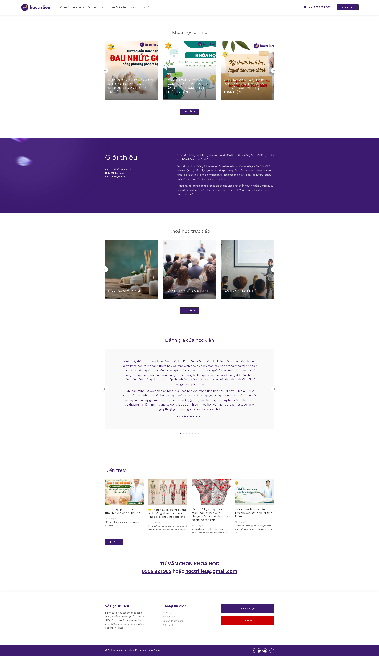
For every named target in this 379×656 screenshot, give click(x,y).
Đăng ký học (348, 7)
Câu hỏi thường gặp (173, 621)
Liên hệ (144, 7)
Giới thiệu (64, 7)
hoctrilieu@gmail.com (116, 176)
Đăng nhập (168, 625)
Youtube (247, 620)
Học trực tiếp (81, 7)
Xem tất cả (190, 111)
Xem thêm (114, 542)
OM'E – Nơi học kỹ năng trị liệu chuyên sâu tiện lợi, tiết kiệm (253, 513)
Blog (133, 7)
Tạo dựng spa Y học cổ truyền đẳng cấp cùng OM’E (124, 511)
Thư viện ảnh (119, 7)
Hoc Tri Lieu (128, 650)
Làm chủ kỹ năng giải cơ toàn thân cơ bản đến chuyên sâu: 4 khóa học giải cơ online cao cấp (210, 515)
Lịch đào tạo (247, 608)
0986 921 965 (322, 7)
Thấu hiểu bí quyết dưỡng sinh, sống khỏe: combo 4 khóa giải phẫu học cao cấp (167, 513)
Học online (101, 7)
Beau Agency (154, 650)
